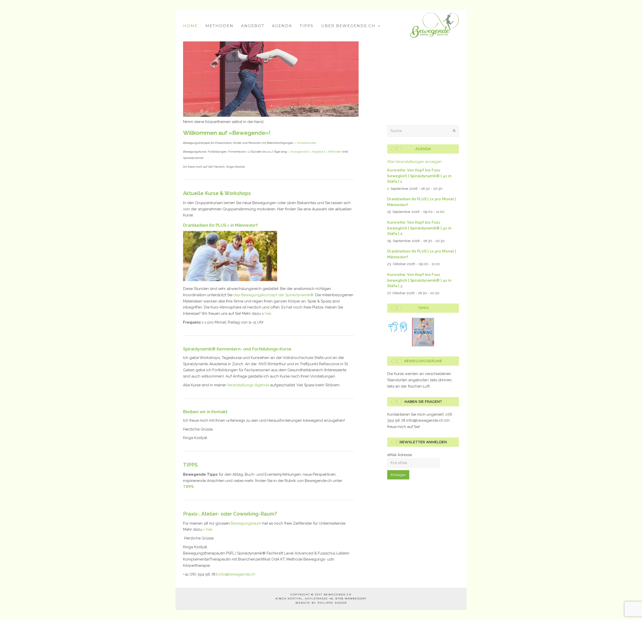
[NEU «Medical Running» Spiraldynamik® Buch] (423, 332)
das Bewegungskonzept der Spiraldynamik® (273, 295)
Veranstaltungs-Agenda (248, 385)
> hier (207, 529)
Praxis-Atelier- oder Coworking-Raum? (230, 514)
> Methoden (334, 151)
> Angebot (316, 151)
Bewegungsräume (423, 361)
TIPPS (190, 465)
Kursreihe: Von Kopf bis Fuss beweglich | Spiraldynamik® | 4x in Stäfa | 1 (419, 176)
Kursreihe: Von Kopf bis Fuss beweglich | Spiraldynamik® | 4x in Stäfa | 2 (419, 228)
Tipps (423, 308)
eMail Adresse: (400, 455)
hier (268, 313)
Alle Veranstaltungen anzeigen (414, 161)
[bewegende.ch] (434, 25)
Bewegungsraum (246, 523)
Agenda (423, 149)
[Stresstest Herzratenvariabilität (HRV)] (398, 327)
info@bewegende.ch (236, 574)
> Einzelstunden (305, 143)
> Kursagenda (297, 151)
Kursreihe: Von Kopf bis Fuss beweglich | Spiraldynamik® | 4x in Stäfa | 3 (419, 280)
